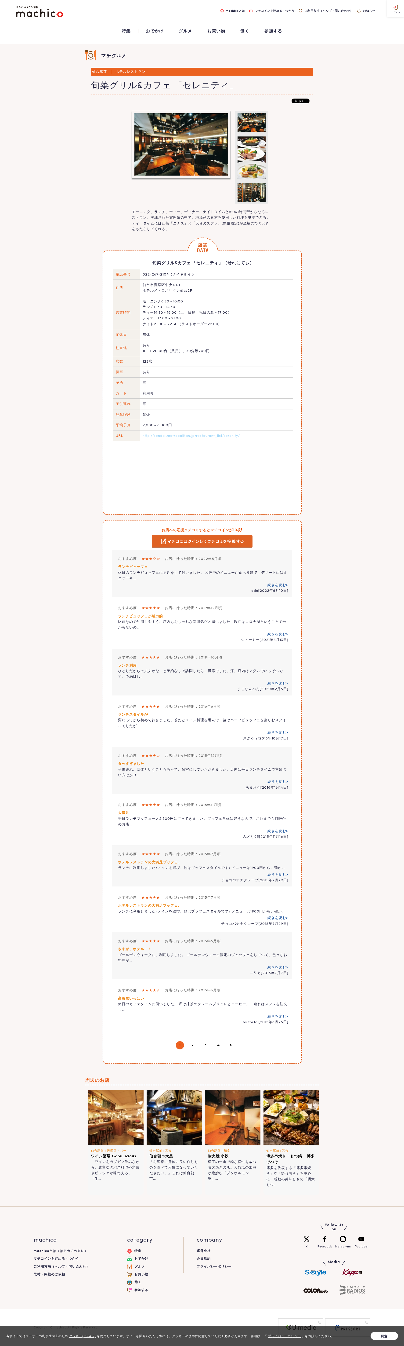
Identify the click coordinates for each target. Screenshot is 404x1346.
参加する (273, 31)
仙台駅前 (97, 1150)
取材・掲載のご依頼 (49, 1274)
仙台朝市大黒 (161, 1156)
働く (244, 31)
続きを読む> (277, 585)
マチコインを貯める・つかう (274, 10)
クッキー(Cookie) (82, 1336)
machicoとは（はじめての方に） (61, 1251)
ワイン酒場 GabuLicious (113, 1156)
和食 (168, 1150)
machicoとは (235, 10)
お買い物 (216, 31)
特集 (126, 31)
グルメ (185, 31)
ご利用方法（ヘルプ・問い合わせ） (328, 10)
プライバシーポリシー (214, 1266)
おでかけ (155, 31)
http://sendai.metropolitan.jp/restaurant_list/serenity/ (191, 435)
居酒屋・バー (116, 1150)
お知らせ (369, 10)
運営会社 (204, 1251)
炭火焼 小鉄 (218, 1156)
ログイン (395, 12)
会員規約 (204, 1258)
